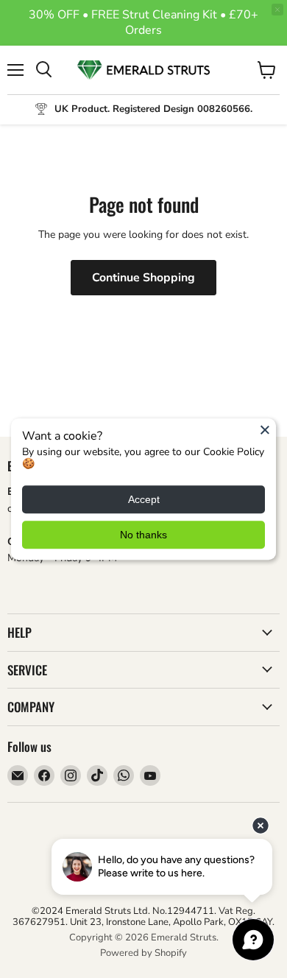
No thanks (143, 535)
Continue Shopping (143, 278)
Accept (144, 499)
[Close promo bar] (277, 9)
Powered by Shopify (143, 953)
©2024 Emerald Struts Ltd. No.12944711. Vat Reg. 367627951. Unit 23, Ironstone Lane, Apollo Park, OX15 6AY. (143, 916)
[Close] (265, 429)
